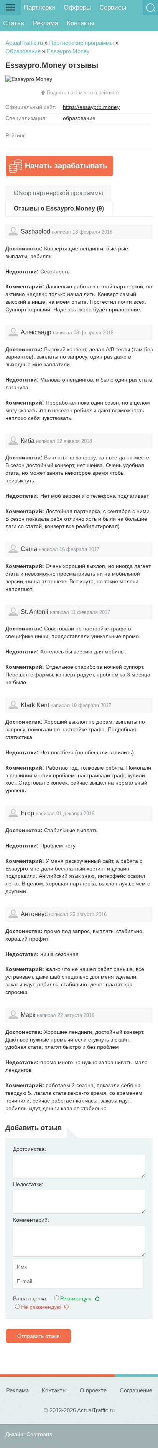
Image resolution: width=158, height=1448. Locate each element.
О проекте (93, 1390)
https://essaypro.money (91, 107)
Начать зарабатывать (66, 165)
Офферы (77, 7)
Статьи (14, 23)
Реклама (45, 23)
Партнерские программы (81, 42)
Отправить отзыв (38, 1336)
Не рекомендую (42, 1307)
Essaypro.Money (68, 51)
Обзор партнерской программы (58, 193)
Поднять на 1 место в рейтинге (83, 92)
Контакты (80, 23)
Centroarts (39, 1434)
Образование (23, 51)
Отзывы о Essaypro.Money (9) (59, 208)
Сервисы (112, 7)
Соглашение (136, 1390)
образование (79, 118)
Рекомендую (76, 1298)
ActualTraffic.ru (24, 42)
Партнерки (39, 7)
